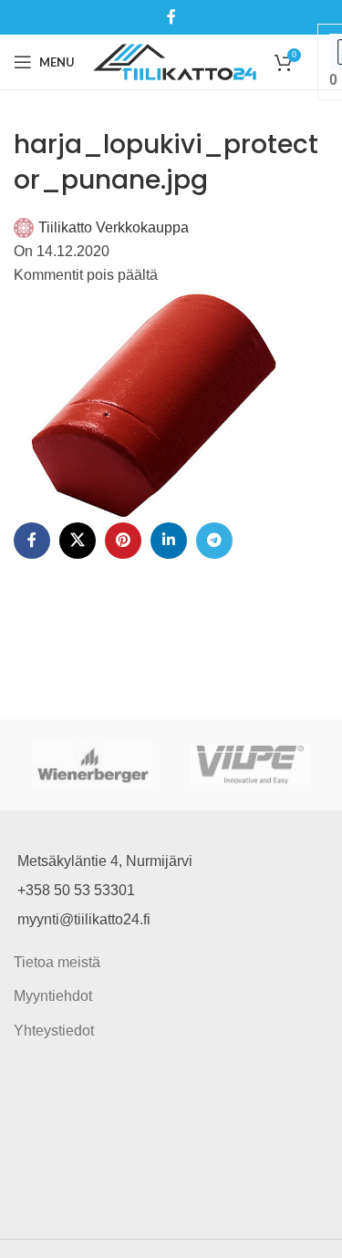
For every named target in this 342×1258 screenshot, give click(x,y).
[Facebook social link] (171, 17)
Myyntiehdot (53, 996)
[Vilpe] (250, 764)
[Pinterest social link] (123, 540)
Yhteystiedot (54, 1030)
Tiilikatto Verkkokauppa (113, 227)
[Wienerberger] (92, 764)
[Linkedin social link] (168, 540)
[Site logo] (174, 60)
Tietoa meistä (57, 962)
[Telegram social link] (214, 540)
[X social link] (77, 540)
